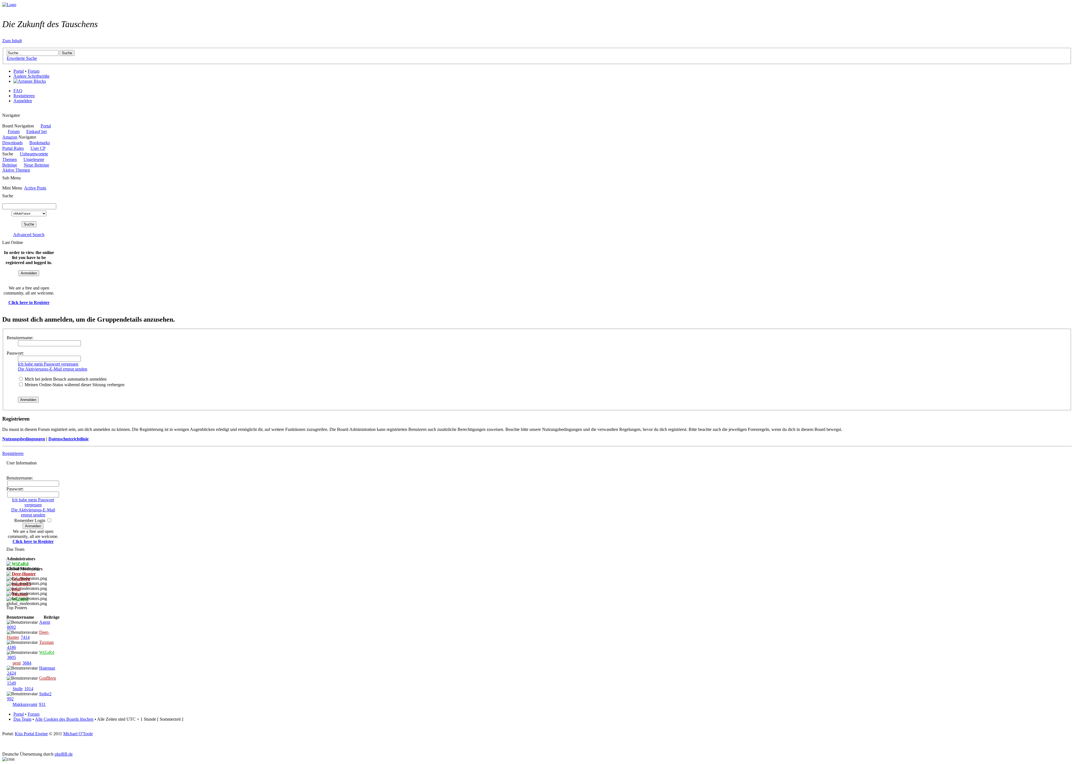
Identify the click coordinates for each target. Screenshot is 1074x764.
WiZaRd (46, 652)
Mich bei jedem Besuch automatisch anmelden (65, 379)
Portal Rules (13, 148)
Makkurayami (25, 704)
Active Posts (35, 188)
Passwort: (15, 353)
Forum (33, 71)
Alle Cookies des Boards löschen (64, 719)
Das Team (22, 719)
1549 (11, 683)
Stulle (18, 688)
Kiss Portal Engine (31, 733)
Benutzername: (20, 337)
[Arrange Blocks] (29, 81)
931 (42, 704)
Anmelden (22, 100)
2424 (11, 673)
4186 (11, 647)
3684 (26, 663)
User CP (37, 148)
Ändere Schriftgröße (31, 76)
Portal (18, 71)
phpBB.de (64, 754)
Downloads (12, 142)
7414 (25, 637)
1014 (28, 688)
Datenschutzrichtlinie (68, 438)
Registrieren (24, 95)
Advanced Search (28, 234)
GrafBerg (47, 678)
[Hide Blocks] (4, 110)
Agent (44, 622)
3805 (11, 657)
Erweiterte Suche (22, 58)
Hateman (47, 668)
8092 (11, 627)
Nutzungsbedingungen (23, 438)
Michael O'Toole (78, 733)
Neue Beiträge (36, 165)
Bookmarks (39, 142)
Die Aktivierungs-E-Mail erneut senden (52, 369)
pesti (17, 663)
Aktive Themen (16, 170)
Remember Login (29, 520)
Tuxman (46, 642)
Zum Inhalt (12, 40)
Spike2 (45, 693)
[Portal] (9, 4)
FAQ (17, 90)
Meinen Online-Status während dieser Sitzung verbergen (73, 384)
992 (10, 698)
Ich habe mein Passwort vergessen (48, 364)
